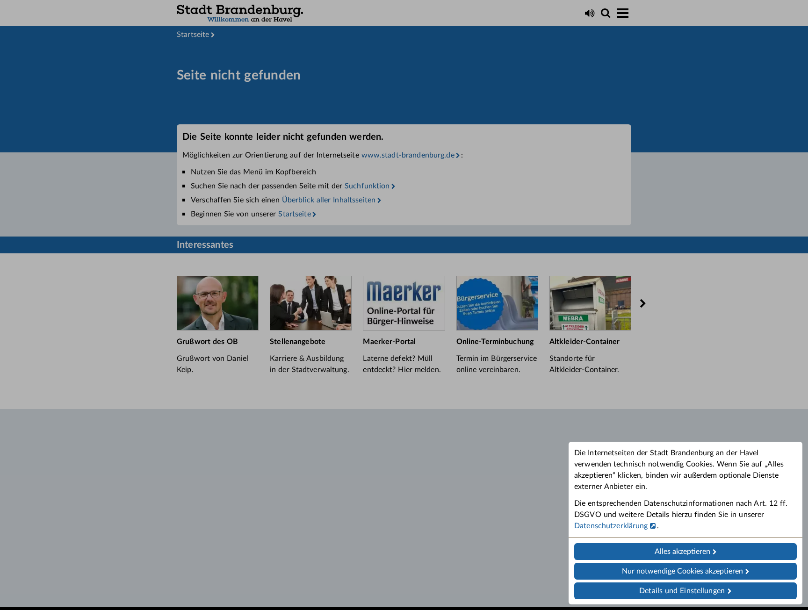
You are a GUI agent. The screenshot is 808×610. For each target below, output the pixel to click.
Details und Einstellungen (682, 591)
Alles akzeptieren (682, 551)
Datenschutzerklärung (611, 526)
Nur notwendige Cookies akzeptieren (682, 571)
